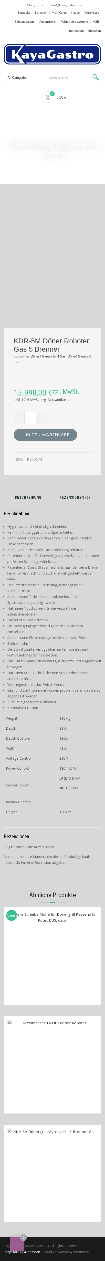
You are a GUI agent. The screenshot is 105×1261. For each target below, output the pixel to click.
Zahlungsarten (24, 22)
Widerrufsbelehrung (74, 22)
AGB (96, 22)
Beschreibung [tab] (28, 498)
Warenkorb (91, 12)
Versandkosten (60, 399)
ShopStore (11, 1252)
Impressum (76, 31)
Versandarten (47, 22)
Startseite (24, 12)
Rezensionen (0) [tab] (75, 498)
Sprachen (41, 12)
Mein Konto (59, 12)
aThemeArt (32, 1252)
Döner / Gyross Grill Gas (48, 356)
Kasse (75, 12)
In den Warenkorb (48, 434)
